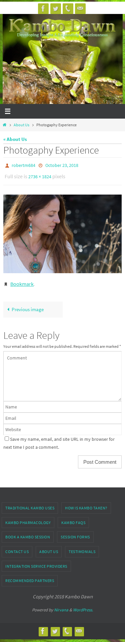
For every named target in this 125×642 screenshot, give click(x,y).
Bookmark (22, 280)
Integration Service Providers (36, 561)
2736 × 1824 (39, 175)
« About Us (15, 139)
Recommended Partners (29, 575)
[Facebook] (43, 8)
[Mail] (80, 8)
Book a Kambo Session (27, 532)
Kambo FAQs (73, 517)
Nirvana (61, 605)
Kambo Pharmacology (28, 517)
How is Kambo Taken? (86, 503)
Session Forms (75, 532)
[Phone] (68, 8)
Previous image (28, 305)
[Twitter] (55, 8)
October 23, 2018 (61, 165)
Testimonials (82, 546)
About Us (21, 124)
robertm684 (23, 165)
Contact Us (17, 546)
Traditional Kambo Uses (29, 503)
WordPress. (83, 605)
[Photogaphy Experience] (62, 230)
